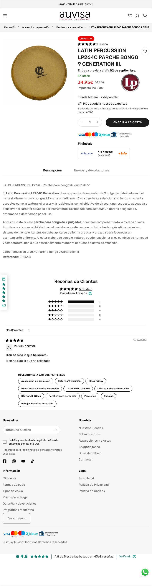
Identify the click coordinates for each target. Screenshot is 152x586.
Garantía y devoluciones (19, 503)
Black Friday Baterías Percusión (40, 388)
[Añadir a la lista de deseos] (145, 51)
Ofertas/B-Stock (31, 396)
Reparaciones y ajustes (95, 440)
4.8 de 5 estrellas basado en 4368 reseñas (83, 556)
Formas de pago (14, 484)
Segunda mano (89, 447)
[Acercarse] (66, 44)
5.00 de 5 (85, 289)
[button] (137, 16)
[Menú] (5, 16)
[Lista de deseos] (130, 16)
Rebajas (108, 396)
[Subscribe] (55, 430)
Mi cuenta (9, 478)
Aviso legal (86, 478)
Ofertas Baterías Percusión (113, 388)
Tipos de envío (13, 491)
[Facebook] (4, 461)
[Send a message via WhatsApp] (145, 572)
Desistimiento (17, 518)
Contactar (86, 459)
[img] (15, 340)
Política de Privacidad (94, 484)
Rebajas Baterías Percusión (37, 403)
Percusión (9, 27)
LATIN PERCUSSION (78, 388)
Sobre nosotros (89, 434)
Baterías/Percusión (69, 381)
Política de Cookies (92, 491)
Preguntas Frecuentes (18, 510)
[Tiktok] (32, 461)
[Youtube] (23, 461)
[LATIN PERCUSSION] (123, 88)
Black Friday (96, 381)
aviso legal (36, 440)
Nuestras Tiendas (91, 428)
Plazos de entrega (15, 497)
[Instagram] (14, 461)
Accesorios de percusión (35, 27)
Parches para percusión (69, 27)
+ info (122, 153)
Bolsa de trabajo (90, 453)
